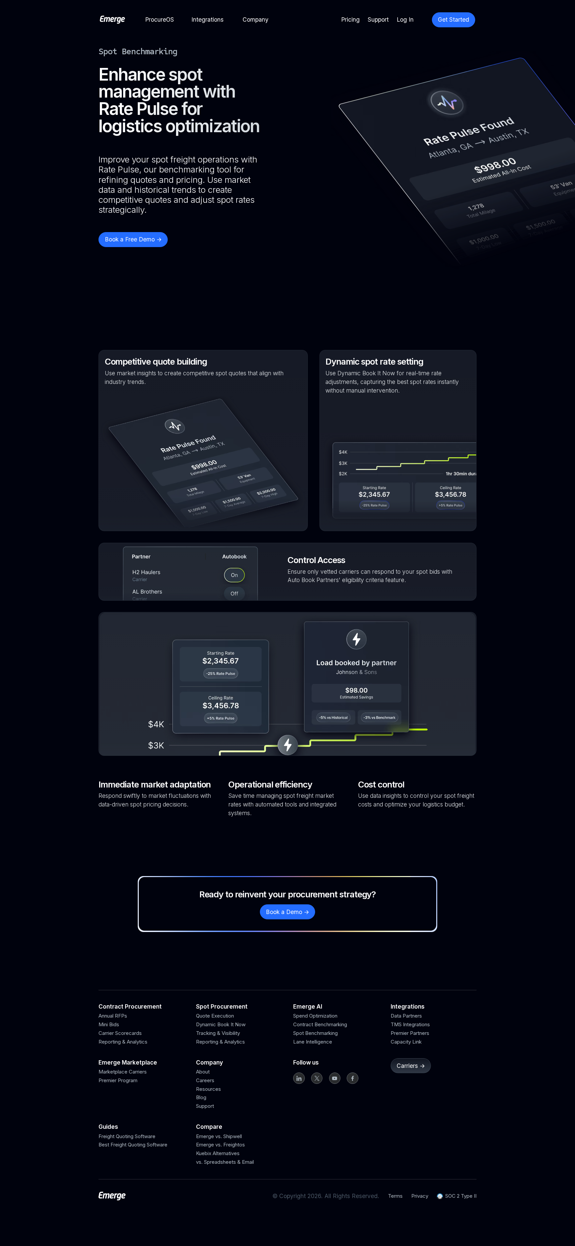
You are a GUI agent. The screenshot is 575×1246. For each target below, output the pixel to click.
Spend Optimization (315, 1016)
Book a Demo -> (287, 911)
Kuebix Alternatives (218, 1153)
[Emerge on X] (316, 1078)
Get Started (453, 19)
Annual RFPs (112, 1016)
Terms (395, 1196)
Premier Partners (410, 1033)
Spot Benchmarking (315, 1033)
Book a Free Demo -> (133, 239)
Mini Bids (108, 1024)
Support (205, 1106)
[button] (159, 19)
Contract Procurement (130, 1006)
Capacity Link (406, 1042)
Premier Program (117, 1080)
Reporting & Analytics (122, 1042)
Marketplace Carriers (122, 1072)
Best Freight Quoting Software (132, 1144)
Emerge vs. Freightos (220, 1144)
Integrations (408, 1006)
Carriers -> (411, 1065)
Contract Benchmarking (320, 1024)
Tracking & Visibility (218, 1033)
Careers (205, 1080)
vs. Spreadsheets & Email (225, 1162)
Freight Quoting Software (126, 1136)
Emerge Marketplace (127, 1062)
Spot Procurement (222, 1006)
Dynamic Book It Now (221, 1024)
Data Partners (406, 1016)
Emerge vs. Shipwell (219, 1136)
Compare (209, 1126)
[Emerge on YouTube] (334, 1078)
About (203, 1072)
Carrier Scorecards (120, 1033)
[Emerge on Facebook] (352, 1078)
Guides (108, 1126)
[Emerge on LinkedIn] (298, 1078)
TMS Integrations (410, 1024)
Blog (201, 1097)
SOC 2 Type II (461, 1196)
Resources (208, 1089)
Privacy (419, 1196)
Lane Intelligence (312, 1042)
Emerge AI (307, 1006)
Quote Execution (215, 1016)
